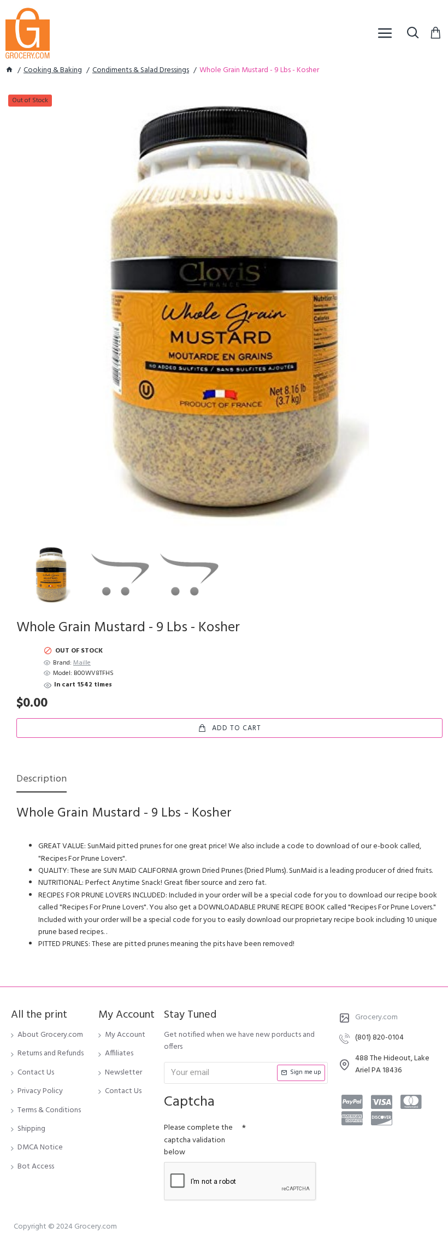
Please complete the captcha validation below (198, 1140)
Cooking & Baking (52, 70)
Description (41, 780)
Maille (82, 663)
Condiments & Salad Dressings (140, 70)
